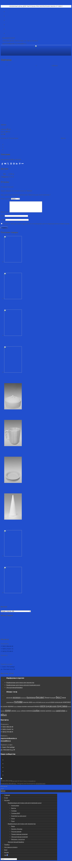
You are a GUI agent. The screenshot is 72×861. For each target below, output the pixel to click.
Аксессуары (15, 805)
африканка (18, 621)
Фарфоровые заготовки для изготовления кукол (23, 685)
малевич (11, 630)
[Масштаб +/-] (6, 786)
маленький (17, 630)
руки (65, 629)
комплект (54, 625)
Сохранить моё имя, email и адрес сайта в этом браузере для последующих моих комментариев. (36, 224)
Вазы (13, 826)
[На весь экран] (5, 786)
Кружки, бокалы (16, 829)
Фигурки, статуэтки (54, 138)
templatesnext (40, 784)
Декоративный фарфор (14, 687)
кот (59, 625)
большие (47, 621)
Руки (12, 821)
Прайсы (6, 845)
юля (56, 634)
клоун (39, 626)
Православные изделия (19, 834)
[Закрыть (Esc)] (1, 786)
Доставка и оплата (10, 847)
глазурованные (64, 621)
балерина (25, 621)
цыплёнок (38, 634)
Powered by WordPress (8, 784)
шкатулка (50, 634)
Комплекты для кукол (18, 816)
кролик (62, 625)
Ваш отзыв (5, 212)
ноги (29, 629)
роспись (60, 630)
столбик (25, 634)
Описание (7, 145)
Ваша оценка (6, 199)
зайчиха (3, 141)
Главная (7, 795)
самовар (3, 634)
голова (5, 625)
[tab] (37, 144)
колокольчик (45, 625)
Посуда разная (16, 832)
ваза (58, 621)
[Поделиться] (3, 786)
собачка (13, 634)
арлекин (11, 621)
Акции (6, 852)
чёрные (43, 634)
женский (34, 625)
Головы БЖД (15, 813)
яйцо (60, 634)
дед (17, 625)
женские (30, 625)
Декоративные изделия (19, 837)
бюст (53, 620)
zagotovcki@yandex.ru (9, 658)
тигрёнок (32, 634)
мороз (23, 630)
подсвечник (37, 630)
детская (25, 625)
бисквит (34, 620)
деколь (21, 625)
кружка (68, 625)
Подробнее (8, 272)
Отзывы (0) (8, 150)
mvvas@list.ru (6, 660)
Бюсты (13, 808)
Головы (14, 811)
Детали (6, 147)
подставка (49, 629)
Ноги (13, 818)
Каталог (7, 800)
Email (3, 220)
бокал (41, 621)
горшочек (12, 625)
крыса (2, 630)
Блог (5, 850)
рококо (56, 630)
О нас (6, 798)
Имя (3, 216)
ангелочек (4, 621)
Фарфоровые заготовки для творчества (32, 138)
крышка (6, 630)
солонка (19, 634)
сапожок (8, 634)
